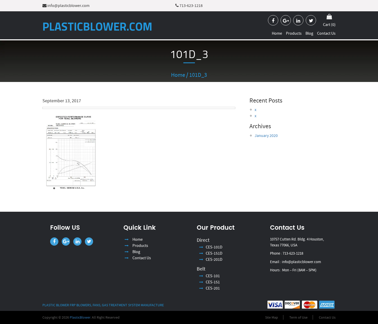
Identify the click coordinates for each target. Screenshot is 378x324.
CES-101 (213, 276)
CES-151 (213, 282)
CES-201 (213, 288)
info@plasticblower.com (68, 5)
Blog (309, 33)
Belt (201, 269)
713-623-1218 (191, 5)
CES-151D (214, 253)
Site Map (271, 317)
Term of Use (298, 317)
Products (294, 33)
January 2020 (266, 135)
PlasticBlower (80, 317)
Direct (203, 240)
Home (277, 33)
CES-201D (214, 259)
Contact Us (326, 33)
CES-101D (214, 247)
